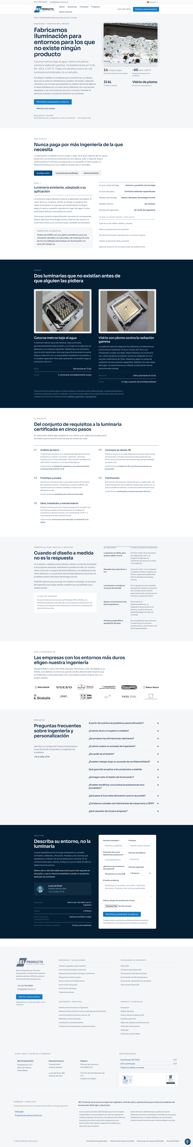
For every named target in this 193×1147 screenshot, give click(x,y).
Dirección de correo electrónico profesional (113, 853)
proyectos (91, 396)
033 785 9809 (40, 2)
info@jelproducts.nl (59, 2)
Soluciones (45, 17)
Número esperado (136, 867)
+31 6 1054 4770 (42, 757)
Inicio (36, 17)
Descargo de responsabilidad (150, 1141)
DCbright (19, 1112)
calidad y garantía (75, 396)
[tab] (43, 173)
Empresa (132, 840)
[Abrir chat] (188, 1142)
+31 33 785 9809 (25, 986)
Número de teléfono (137, 853)
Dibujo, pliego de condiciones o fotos (119, 900)
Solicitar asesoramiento (29, 997)
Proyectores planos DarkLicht (28, 1115)
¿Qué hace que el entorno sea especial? (113, 867)
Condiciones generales (96, 1141)
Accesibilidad (173, 1141)
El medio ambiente (111, 880)
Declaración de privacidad (122, 1141)
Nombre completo (111, 840)
